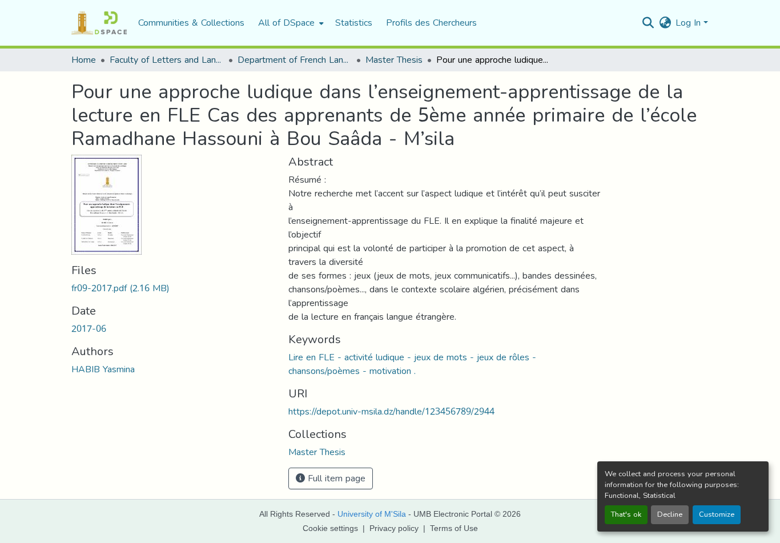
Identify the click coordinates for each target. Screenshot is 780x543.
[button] (99, 22)
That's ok (626, 514)
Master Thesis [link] (394, 60)
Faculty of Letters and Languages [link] (167, 60)
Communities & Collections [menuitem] (191, 23)
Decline (669, 514)
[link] (173, 288)
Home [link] (83, 60)
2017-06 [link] (88, 328)
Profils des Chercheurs (431, 22)
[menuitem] (290, 23)
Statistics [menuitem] (353, 23)
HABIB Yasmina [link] (103, 369)
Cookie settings (330, 528)
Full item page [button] (335, 478)
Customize (716, 514)
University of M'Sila (371, 513)
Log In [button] (689, 22)
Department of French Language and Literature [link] (295, 60)
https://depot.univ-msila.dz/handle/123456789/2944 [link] (391, 411)
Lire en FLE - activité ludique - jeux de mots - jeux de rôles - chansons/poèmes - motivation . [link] (412, 364)
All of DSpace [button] (286, 23)
